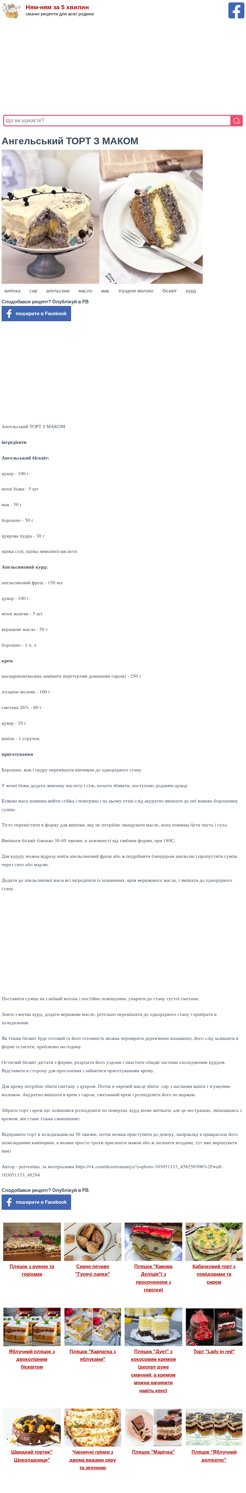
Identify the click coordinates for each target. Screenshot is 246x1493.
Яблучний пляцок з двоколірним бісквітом (32, 1359)
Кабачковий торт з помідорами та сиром (214, 1274)
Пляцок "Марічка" (153, 1452)
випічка (12, 290)
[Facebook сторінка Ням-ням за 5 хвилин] (236, 5)
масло (85, 290)
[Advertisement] (123, 67)
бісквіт (169, 290)
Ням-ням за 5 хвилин (57, 7)
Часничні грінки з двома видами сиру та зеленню (93, 1459)
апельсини (58, 290)
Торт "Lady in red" (214, 1351)
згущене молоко (135, 290)
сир (33, 290)
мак (105, 290)
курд (191, 290)
